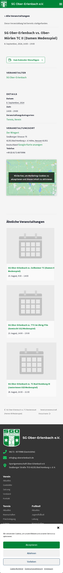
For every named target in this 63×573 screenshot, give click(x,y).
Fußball (36, 506)
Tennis (9, 119)
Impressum (48, 569)
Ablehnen (31, 553)
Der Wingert (12, 132)
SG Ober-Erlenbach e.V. (27, 4)
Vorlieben (31, 561)
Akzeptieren (31, 544)
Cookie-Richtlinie (16, 569)
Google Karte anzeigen (30, 144)
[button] (58, 527)
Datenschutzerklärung (34, 569)
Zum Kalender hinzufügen (26, 60)
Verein (18, 119)
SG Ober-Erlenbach (16, 77)
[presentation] (30, 246)
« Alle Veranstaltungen (17, 15)
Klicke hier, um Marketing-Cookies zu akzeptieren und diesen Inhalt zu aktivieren (31, 177)
